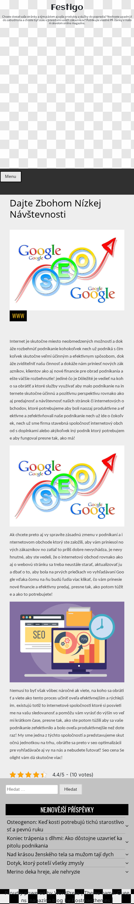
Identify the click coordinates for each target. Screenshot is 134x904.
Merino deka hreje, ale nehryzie (43, 871)
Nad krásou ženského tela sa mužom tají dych (60, 854)
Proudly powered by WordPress (42, 893)
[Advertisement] (67, 98)
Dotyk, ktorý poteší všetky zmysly (45, 863)
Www (18, 316)
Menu (10, 176)
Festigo (67, 7)
